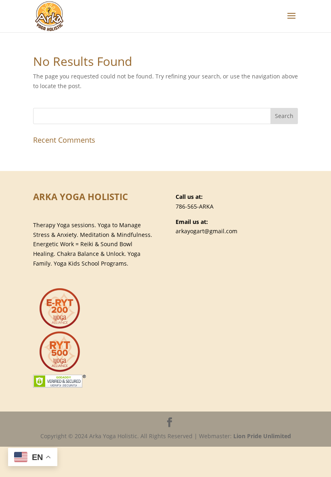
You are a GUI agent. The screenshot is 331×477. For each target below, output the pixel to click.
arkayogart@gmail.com (206, 231)
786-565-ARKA (195, 206)
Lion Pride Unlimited (262, 436)
